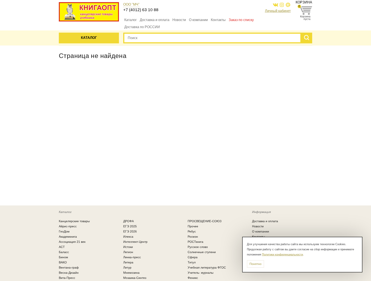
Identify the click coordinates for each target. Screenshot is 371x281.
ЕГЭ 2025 (130, 226)
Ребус (192, 231)
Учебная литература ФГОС (207, 267)
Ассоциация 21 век (72, 241)
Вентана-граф (69, 267)
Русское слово (198, 247)
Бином (63, 257)
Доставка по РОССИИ (142, 27)
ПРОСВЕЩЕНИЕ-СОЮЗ (204, 221)
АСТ (62, 247)
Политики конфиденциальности (282, 254)
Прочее (193, 226)
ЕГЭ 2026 (130, 231)
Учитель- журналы (200, 272)
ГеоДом (64, 231)
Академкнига (68, 236)
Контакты (218, 20)
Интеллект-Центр (135, 241)
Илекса (128, 236)
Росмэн (193, 236)
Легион (128, 252)
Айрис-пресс (68, 226)
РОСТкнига (195, 241)
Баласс (64, 252)
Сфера (193, 257)
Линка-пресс (132, 257)
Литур (127, 267)
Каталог (130, 20)
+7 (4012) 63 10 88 (140, 10)
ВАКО (63, 262)
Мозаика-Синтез (134, 277)
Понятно (255, 264)
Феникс (193, 277)
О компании (198, 20)
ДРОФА (128, 221)
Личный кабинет (278, 11)
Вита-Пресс (67, 277)
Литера (128, 262)
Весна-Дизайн (69, 272)
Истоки (128, 247)
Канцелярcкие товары (74, 221)
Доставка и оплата (154, 20)
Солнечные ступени (202, 252)
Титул (192, 262)
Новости (179, 20)
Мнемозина (131, 272)
